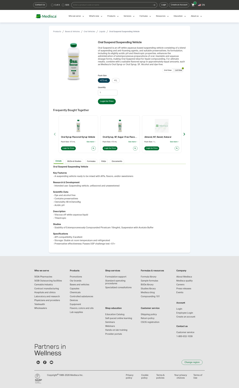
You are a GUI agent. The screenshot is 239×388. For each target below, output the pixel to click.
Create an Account (179, 5)
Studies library (148, 289)
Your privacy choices (180, 376)
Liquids (102, 32)
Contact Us (40, 5)
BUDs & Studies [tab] (74, 161)
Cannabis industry (43, 285)
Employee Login (184, 313)
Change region (192, 362)
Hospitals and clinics (44, 292)
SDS (67, 5)
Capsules (74, 289)
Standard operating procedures (115, 282)
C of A (57, 5)
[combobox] (111, 5)
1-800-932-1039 (184, 336)
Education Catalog (114, 314)
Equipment (75, 304)
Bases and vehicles (79, 285)
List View (178, 70)
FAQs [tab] (103, 161)
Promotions (76, 277)
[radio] (52, 5)
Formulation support (115, 277)
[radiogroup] (60, 5)
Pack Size (102, 76)
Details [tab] (58, 161)
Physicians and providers (47, 300)
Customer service (185, 332)
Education (178, 16)
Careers (180, 285)
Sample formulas (149, 281)
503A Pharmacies (43, 277)
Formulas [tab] (91, 161)
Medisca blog (148, 292)
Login (163, 5)
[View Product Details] (93, 148)
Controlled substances (81, 296)
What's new (94, 16)
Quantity (102, 87)
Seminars (110, 322)
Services (127, 16)
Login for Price (107, 101)
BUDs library (147, 285)
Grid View (168, 70)
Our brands (75, 281)
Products (111, 16)
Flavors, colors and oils (81, 308)
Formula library (148, 277)
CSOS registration (150, 322)
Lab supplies (76, 312)
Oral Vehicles (89, 32)
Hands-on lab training (116, 330)
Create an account (185, 317)
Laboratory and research (47, 296)
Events (179, 292)
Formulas (144, 16)
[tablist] (119, 161)
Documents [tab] (117, 161)
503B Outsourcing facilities (48, 281)
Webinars (110, 326)
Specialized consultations (118, 287)
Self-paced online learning (118, 318)
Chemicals (75, 292)
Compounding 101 (150, 296)
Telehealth (39, 304)
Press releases (183, 289)
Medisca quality (184, 281)
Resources (160, 16)
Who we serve (75, 16)
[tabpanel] (119, 206)
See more (91, 142)
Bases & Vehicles (72, 32)
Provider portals (113, 334)
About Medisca (184, 277)
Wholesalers (40, 308)
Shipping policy (149, 314)
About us (195, 16)
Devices (74, 300)
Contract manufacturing (46, 289)
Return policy (147, 318)
